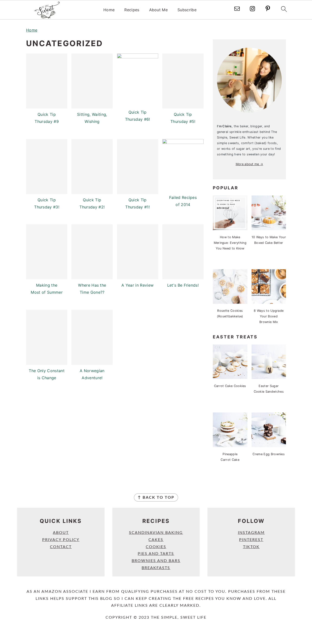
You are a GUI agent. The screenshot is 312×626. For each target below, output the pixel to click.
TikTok (251, 547)
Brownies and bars (156, 561)
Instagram (251, 533)
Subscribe (186, 10)
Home (109, 10)
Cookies (156, 547)
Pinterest (251, 540)
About (61, 533)
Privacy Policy (60, 540)
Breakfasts (156, 568)
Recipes (131, 10)
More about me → (249, 164)
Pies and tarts (156, 554)
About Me (158, 10)
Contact (61, 547)
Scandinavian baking (156, 533)
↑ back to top (156, 497)
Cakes (155, 540)
